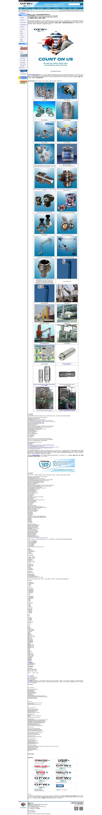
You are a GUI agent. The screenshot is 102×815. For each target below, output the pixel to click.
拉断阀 (21, 31)
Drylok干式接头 (22, 58)
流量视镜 (21, 33)
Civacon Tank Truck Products (33, 530)
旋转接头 (21, 35)
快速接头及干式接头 (22, 43)
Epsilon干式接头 (23, 60)
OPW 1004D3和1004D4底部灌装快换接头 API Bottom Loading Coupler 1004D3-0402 (41, 421)
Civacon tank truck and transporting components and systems (38, 537)
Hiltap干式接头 (22, 62)
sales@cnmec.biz (33, 811)
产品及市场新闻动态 (23, 73)
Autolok (21, 46)
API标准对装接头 (31, 545)
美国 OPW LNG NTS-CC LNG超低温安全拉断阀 (44, 212)
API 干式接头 (22, 37)
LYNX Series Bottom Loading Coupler (34, 448)
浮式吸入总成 (22, 29)
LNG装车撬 (47, 681)
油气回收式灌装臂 (23, 22)
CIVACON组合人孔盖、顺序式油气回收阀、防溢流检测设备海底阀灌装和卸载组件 (41, 445)
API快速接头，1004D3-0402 (50, 166)
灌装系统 (20, 15)
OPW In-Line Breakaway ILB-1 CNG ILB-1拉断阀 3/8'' (67, 364)
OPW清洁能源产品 (22, 67)
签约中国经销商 (22, 83)
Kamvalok (21, 53)
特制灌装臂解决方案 (23, 24)
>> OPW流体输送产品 (22, 13)
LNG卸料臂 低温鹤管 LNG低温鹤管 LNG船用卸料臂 (44, 410)
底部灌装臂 (22, 17)
